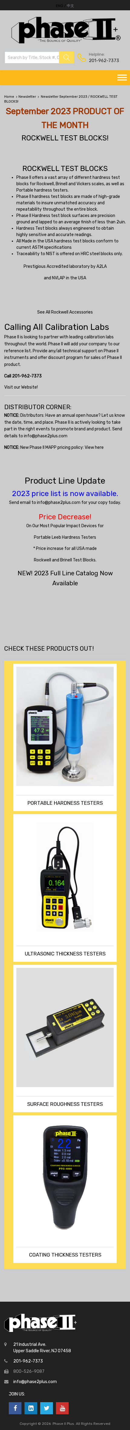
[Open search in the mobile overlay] (39, 57)
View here (94, 447)
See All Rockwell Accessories (65, 312)
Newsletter (27, 97)
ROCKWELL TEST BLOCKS (65, 168)
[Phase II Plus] (65, 42)
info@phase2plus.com (45, 436)
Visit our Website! (21, 387)
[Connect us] (15, 1408)
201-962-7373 (104, 60)
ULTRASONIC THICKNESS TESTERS (65, 954)
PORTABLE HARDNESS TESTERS (65, 803)
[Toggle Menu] (122, 78)
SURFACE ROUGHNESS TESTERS (65, 1104)
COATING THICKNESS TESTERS (65, 1255)
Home (9, 97)
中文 (70, 6)
